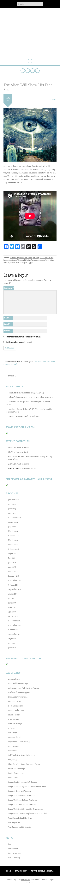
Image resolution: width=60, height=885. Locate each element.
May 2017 (12, 607)
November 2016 (14, 625)
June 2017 (12, 603)
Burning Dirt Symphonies (18, 697)
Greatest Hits (13, 719)
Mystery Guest (22, 452)
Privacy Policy (21, 871)
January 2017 (13, 616)
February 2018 (13, 576)
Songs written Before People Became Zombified (27, 813)
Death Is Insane (22, 447)
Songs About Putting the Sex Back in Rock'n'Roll (27, 786)
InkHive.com (25, 880)
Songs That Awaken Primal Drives (21, 795)
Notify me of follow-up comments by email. (23, 337)
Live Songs (12, 733)
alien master (40, 260)
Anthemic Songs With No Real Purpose (23, 688)
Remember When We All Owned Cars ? (24, 416)
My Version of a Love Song (18, 742)
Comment (9, 288)
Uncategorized (14, 822)
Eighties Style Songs (16, 710)
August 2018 (13, 553)
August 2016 (12, 639)
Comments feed (14, 853)
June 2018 (12, 562)
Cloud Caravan (30, 18)
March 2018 (13, 571)
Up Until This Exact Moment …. (42, 871)
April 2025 (12, 513)
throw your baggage (26, 263)
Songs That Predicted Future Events (22, 804)
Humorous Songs (15, 724)
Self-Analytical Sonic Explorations (21, 755)
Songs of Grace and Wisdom (21, 260)
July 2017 (11, 598)
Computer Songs (14, 701)
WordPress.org (14, 857)
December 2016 (14, 621)
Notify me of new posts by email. (19, 342)
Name (7, 318)
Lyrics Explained (14, 737)
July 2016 (11, 643)
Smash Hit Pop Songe (16, 768)
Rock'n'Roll (12, 751)
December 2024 (14, 517)
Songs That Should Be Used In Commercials (25, 809)
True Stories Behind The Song (20, 818)
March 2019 (13, 544)
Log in (10, 844)
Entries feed (13, 848)
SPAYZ (11, 452)
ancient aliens (14, 263)
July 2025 (12, 504)
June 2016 (12, 648)
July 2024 (12, 526)
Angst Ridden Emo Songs (18, 683)
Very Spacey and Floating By (19, 827)
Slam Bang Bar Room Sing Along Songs (24, 764)
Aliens (47, 260)
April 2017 (12, 612)
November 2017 (14, 580)
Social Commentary (16, 773)
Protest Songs (13, 746)
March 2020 (13, 540)
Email (7, 324)
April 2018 (12, 567)
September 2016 (14, 634)
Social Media (13, 777)
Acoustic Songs (15, 258)
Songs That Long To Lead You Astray (22, 800)
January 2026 (13, 500)
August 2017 (12, 594)
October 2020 (13, 535)
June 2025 (12, 509)
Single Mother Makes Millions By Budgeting (26, 393)
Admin (53, 99)
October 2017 (13, 585)
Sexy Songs (12, 759)
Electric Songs (14, 715)
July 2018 (11, 558)
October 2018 (13, 549)
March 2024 (13, 531)
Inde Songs (36, 258)
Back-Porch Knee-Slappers (19, 692)
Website (7, 330)
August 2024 (13, 522)
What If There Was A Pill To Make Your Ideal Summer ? (31, 397)
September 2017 (14, 589)
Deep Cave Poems (26, 258)
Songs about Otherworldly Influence (22, 782)
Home (8, 871)
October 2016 (13, 630)
